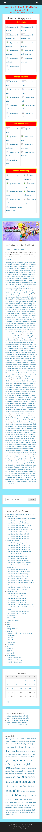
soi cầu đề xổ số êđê (17, 414)
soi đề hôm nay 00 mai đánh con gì (19, 471)
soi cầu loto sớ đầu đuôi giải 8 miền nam (20, 604)
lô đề (28, 315)
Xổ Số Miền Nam (23, 812)
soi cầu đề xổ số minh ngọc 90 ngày (22, 416)
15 (25, 688)
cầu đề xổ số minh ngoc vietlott (24, 282)
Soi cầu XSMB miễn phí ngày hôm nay (17, 805)
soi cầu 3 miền (21, 777)
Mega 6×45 (11, 635)
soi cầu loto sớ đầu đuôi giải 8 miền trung (21, 580)
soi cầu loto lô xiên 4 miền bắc (17, 558)
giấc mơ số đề (15, 299)
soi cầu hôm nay (15, 795)
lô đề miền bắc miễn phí (22, 327)
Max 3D (10, 638)
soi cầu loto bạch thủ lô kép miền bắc (19, 525)
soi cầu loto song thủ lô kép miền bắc (19, 562)
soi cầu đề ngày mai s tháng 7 (21, 387)
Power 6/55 (11, 642)
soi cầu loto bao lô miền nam (17, 593)
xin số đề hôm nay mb (21, 481)
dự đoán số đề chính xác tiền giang (19, 291)
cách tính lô (8, 744)
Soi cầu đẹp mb (11, 262)
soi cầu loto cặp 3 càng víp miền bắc (19, 543)
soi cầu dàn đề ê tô (30, 346)
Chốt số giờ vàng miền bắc (13, 739)
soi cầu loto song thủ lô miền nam (18, 611)
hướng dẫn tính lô (15, 768)
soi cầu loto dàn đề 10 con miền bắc (19, 551)
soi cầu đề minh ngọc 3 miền (23, 375)
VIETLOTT (10, 631)
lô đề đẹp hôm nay (29, 319)
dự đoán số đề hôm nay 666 (26, 293)
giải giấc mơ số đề (25, 299)
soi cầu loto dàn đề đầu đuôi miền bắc (20, 529)
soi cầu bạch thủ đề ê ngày (13, 340)
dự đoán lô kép (23, 747)
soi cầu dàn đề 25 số (18, 346)
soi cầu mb (13, 803)
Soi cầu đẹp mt (11, 567)
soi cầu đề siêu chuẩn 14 (16, 393)
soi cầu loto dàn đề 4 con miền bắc (19, 545)
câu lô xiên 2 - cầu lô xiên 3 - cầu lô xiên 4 (21, 8)
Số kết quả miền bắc (14, 657)
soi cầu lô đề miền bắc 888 (24, 446)
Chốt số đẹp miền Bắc (14, 741)
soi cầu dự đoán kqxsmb (28, 791)
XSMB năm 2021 (26, 810)
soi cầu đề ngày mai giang (25, 383)
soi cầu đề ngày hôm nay (27, 381)
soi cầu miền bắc (21, 803)
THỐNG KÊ (10, 644)
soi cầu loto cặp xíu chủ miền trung (19, 571)
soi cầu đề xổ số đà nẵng (12, 409)
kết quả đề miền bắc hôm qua (17, 303)
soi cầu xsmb (31, 803)
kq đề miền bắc (26, 309)
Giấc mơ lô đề (11, 618)
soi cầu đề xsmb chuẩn (23, 432)
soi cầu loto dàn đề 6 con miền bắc (19, 547)
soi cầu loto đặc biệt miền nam (17, 598)
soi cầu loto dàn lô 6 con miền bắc (18, 536)
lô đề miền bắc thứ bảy (15, 332)
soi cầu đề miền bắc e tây (29, 368)
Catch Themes (25, 829)
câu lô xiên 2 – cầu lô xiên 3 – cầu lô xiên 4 (20, 514)
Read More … (9, 259)
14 (21, 688)
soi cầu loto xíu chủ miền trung (17, 589)
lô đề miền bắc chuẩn (17, 323)
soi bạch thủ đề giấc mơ (29, 336)
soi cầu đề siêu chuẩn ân (22, 397)
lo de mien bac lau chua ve (19, 315)
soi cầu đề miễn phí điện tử (13, 371)
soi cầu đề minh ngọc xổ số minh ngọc (23, 379)
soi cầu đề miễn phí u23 (20, 373)
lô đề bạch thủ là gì (29, 317)
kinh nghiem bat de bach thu (28, 307)
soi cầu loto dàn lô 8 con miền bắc (18, 538)
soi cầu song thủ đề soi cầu (17, 455)
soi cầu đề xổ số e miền (27, 409)
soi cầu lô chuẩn (23, 799)
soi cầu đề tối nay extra (12, 405)
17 (34, 688)
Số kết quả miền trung (15, 660)
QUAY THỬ (10, 653)
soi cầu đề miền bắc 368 (14, 368)
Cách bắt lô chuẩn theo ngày (28, 741)
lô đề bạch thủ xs (10, 319)
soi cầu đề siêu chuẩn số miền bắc (24, 401)
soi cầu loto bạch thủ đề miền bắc (20, 245)
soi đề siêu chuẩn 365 (16, 475)
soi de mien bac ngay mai (22, 467)
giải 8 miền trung (15, 183)
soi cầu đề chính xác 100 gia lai (23, 356)
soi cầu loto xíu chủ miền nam (17, 613)
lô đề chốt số (19, 319)
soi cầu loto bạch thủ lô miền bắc (18, 527)
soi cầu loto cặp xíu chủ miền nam (18, 596)
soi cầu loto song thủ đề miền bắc (18, 560)
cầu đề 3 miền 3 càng (23, 268)
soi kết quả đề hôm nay (26, 479)
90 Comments (20, 249)
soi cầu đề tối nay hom (26, 405)
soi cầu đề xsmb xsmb (27, 438)
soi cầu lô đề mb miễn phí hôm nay (21, 444)
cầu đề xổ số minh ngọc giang (25, 278)
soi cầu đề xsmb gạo (17, 434)
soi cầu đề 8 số (28, 350)
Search (32, 499)
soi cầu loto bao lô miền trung (17, 569)
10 (34, 684)
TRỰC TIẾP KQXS (12, 620)
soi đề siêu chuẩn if (29, 475)
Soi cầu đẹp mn (12, 591)
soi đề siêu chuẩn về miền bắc (14, 477)
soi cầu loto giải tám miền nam (17, 600)
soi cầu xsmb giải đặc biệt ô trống (25, 463)
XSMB (9, 622)
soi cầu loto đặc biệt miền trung (18, 574)
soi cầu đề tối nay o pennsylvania (26, 407)
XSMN (9, 624)
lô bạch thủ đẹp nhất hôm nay (20, 311)
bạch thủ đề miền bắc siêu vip (21, 264)
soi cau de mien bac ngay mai (27, 348)
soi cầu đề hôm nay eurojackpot (27, 364)
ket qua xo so (25, 768)
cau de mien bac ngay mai (21, 266)
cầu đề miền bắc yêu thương (19, 272)
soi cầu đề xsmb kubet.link (17, 436)
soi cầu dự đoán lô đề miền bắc (14, 350)
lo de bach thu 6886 (25, 313)
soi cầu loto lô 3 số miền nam (17, 602)
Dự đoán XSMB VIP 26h (23, 751)
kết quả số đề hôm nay (11, 305)
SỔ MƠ (9, 651)
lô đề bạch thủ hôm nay (17, 317)
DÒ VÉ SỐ (10, 649)
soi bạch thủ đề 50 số (15, 336)
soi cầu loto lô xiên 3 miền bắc (17, 556)
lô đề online (26, 332)
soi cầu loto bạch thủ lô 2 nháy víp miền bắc (22, 518)
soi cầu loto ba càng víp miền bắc (18, 521)
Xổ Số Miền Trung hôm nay (15, 814)
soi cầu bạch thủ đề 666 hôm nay (26, 338)
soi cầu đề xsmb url (14, 438)
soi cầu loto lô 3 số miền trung (17, 578)
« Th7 (7, 702)
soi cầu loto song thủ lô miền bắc (18, 565)
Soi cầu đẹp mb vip (22, 262)
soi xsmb (11, 810)
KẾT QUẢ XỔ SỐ (12, 629)
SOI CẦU (10, 646)
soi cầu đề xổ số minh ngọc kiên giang (23, 422)
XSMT (9, 627)
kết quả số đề (30, 303)
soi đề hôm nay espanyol (18, 473)
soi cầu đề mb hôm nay (12, 366)
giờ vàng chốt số (15, 760)
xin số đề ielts (32, 481)
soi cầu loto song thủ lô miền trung (19, 587)
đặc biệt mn (29, 129)
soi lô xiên (27, 807)
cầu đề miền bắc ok (20, 270)
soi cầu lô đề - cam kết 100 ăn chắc (21, 442)
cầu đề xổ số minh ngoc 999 (18, 276)
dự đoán (12, 747)
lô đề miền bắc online (20, 330)
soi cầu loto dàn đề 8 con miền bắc (19, 549)
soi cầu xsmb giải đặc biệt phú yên (15, 465)
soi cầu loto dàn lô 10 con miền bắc (19, 532)
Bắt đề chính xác (12, 615)
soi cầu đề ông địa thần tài (15, 391)
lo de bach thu (15, 313)
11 (7, 688)
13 (16, 688)
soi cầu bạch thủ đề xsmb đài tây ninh (22, 342)
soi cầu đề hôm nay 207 (24, 362)
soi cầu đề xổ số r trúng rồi (18, 428)
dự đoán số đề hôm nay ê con (13, 295)
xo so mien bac (17, 810)
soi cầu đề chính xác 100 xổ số (20, 360)
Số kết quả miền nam (15, 662)
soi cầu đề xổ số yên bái (17, 430)
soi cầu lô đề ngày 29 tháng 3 (25, 448)
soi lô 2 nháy (19, 807)
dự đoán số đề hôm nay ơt (18, 297)
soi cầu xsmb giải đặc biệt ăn (18, 459)
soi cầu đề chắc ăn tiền (14, 354)
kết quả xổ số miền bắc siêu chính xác (21, 771)
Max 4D (10, 640)
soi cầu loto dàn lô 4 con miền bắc (18, 534)
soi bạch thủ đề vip (10, 338)
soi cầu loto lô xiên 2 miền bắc (17, 554)
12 (12, 688)
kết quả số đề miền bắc (25, 305)
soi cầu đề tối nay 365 (28, 403)
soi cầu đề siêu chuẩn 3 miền (20, 395)
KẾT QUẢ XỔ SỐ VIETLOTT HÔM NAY (20, 633)
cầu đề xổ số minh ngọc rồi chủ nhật (15, 280)
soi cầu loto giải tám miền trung (18, 576)
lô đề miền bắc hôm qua (22, 325)
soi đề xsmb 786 (28, 477)
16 (30, 688)
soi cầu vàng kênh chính (14, 457)
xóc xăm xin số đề (10, 483)
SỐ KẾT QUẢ (11, 655)
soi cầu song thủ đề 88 (17, 452)
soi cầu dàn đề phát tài (11, 348)
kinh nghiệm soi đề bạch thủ (13, 309)
